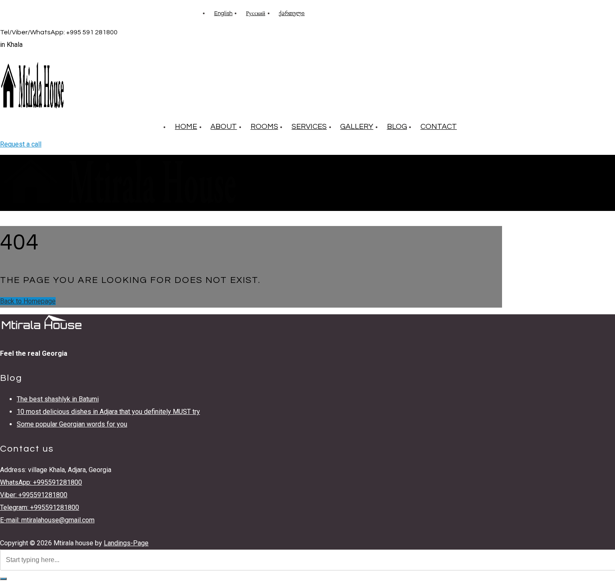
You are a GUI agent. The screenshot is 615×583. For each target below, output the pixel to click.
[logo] (32, 109)
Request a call (20, 144)
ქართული (292, 13)
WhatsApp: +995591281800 (41, 482)
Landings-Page (126, 543)
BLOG (397, 127)
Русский (255, 13)
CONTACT (438, 127)
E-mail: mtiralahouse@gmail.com (47, 520)
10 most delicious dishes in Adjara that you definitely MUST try (108, 412)
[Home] (119, 204)
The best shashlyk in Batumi (58, 399)
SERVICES (309, 127)
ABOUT (223, 127)
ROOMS (264, 127)
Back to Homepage (28, 301)
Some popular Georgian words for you (72, 424)
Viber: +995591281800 (33, 495)
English (223, 13)
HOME (186, 127)
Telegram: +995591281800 (39, 507)
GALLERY (356, 127)
